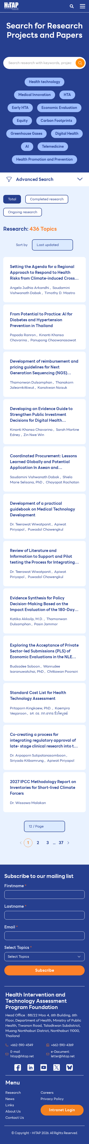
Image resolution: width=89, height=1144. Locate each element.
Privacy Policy (52, 1099)
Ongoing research (22, 212)
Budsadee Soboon (25, 666)
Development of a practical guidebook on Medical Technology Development (42, 509)
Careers (47, 1092)
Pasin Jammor (45, 624)
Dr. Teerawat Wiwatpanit (31, 524)
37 (61, 843)
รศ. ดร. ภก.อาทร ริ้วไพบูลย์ (48, 713)
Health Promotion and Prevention (44, 159)
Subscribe (44, 970)
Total (12, 199)
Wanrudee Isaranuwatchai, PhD (35, 669)
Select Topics (18, 947)
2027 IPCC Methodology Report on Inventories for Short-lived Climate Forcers (43, 787)
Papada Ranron (23, 335)
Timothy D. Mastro (59, 293)
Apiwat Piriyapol (60, 760)
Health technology (44, 82)
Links (9, 1105)
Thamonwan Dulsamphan (31, 382)
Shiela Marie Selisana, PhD (41, 479)
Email (11, 927)
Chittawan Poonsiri (62, 671)
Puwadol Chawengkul (45, 529)
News (9, 1099)
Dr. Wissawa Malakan (28, 803)
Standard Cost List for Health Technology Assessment (38, 695)
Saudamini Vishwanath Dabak (40, 290)
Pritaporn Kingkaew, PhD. (31, 708)
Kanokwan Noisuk (52, 387)
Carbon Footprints (56, 120)
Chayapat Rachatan (62, 482)
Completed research (47, 199)
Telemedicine (53, 146)
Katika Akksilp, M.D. (27, 619)
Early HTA (20, 107)
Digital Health (66, 133)
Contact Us (14, 1117)
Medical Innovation (34, 94)
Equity (22, 120)
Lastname (15, 906)
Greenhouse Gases (26, 133)
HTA (67, 94)
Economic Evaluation (59, 107)
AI (27, 146)
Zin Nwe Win (33, 434)
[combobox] (44, 956)
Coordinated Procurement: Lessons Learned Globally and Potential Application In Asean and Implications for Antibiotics (43, 461)
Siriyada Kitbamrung (27, 760)
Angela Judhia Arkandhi (30, 287)
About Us (13, 1111)
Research (13, 1092)
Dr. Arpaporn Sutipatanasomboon (38, 755)
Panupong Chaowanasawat (53, 340)
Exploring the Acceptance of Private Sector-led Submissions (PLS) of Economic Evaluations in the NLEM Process (44, 651)
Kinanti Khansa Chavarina (31, 429)
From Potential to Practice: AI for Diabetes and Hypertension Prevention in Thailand (41, 319)
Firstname (15, 886)
